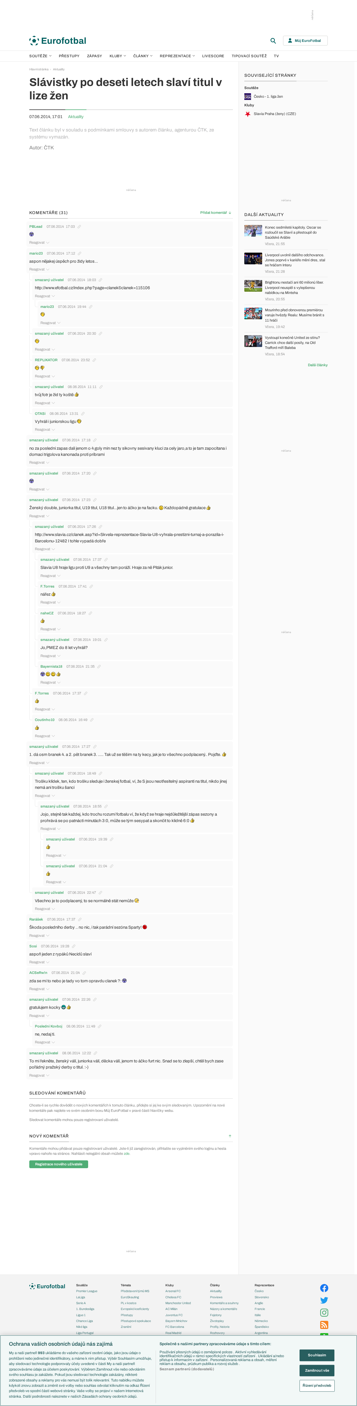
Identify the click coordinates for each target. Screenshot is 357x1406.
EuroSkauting (130, 1297)
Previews (216, 1297)
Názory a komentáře (223, 1309)
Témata (126, 1285)
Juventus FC (174, 1315)
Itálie (258, 1315)
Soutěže (38, 56)
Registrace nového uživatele (58, 1164)
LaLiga (80, 1297)
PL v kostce (128, 1303)
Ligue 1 (81, 1315)
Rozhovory (217, 1333)
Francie (260, 1309)
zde (126, 1154)
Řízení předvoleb (317, 1386)
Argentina (261, 1333)
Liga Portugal (84, 1333)
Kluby (116, 56)
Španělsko (262, 1326)
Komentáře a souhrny (224, 1303)
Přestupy (69, 56)
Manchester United (178, 1303)
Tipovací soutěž (249, 56)
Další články (318, 365)
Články (215, 1285)
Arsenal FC (173, 1291)
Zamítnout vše (317, 1370)
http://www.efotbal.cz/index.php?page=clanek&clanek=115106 (92, 288)
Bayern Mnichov (176, 1321)
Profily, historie (220, 1326)
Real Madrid (173, 1333)
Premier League (86, 1291)
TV (276, 56)
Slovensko (262, 1297)
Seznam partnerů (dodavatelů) (187, 1369)
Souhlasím (317, 1355)
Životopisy (217, 1321)
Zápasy (94, 56)
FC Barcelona (174, 1326)
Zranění (126, 1326)
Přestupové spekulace (136, 1321)
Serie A (81, 1303)
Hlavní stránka (39, 69)
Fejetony (216, 1315)
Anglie (259, 1303)
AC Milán (171, 1309)
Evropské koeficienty (135, 1309)
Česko (259, 1291)
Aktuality (59, 69)
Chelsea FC (173, 1297)
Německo (261, 1321)
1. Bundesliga (85, 1309)
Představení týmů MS (135, 1291)
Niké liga (81, 1326)
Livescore (213, 56)
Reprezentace (175, 56)
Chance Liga (84, 1321)
